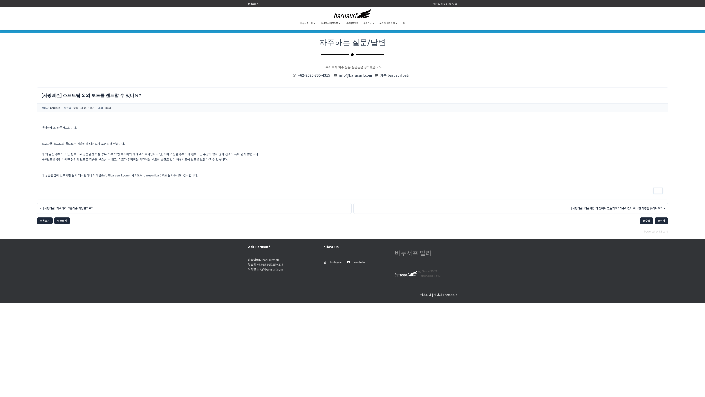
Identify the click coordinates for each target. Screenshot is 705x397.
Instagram (337, 262)
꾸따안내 (368, 23)
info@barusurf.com (355, 75)
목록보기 (45, 220)
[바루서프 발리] (352, 13)
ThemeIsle (450, 294)
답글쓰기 (62, 220)
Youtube (359, 262)
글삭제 (661, 220)
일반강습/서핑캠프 (330, 23)
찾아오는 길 (253, 3)
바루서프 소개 (307, 23)
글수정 (646, 220)
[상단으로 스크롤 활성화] (697, 389)
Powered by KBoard (656, 231)
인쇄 (658, 190)
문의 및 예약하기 (387, 23)
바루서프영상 (352, 23)
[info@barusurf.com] (335, 75)
